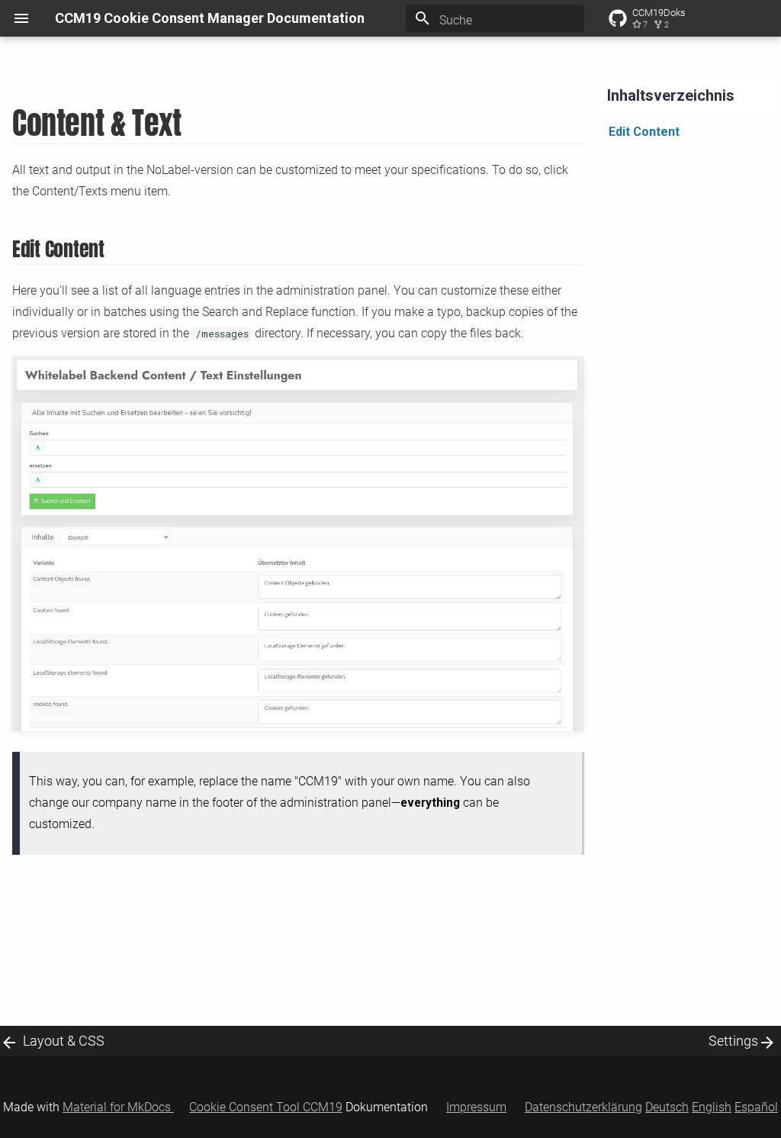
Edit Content (644, 131)
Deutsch (667, 1107)
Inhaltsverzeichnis (670, 95)
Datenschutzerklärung (583, 1107)
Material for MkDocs (118, 1107)
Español (756, 1107)
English (711, 1107)
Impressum (476, 1107)
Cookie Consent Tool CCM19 (265, 1107)
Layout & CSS (63, 1041)
